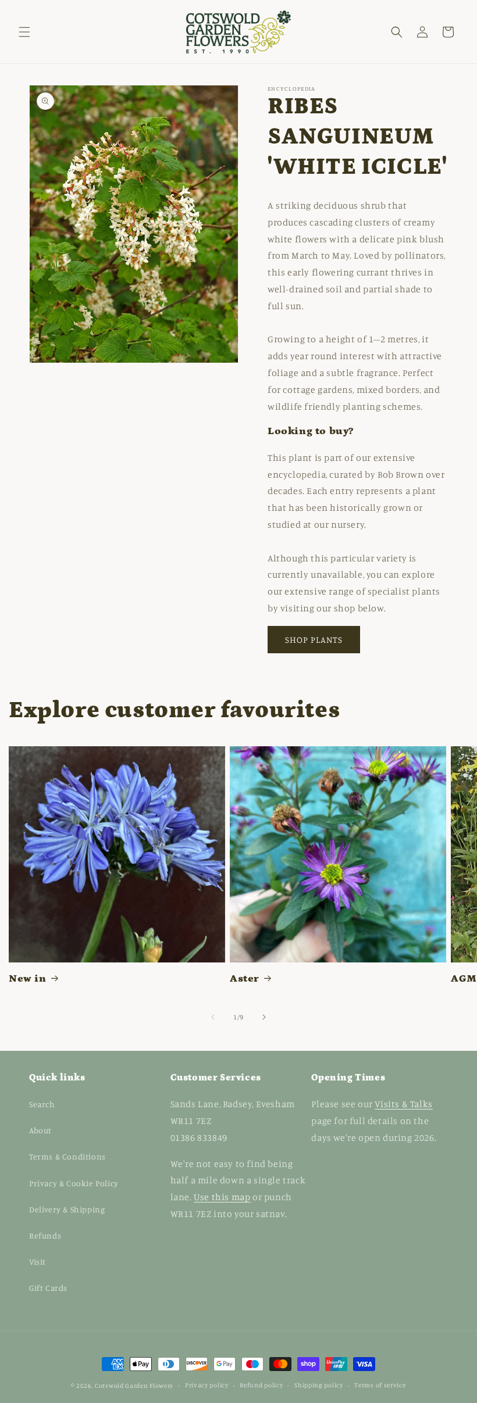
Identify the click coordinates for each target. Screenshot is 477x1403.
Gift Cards (48, 1288)
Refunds (45, 1235)
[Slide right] (264, 1017)
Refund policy (261, 1385)
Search (42, 1104)
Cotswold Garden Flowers (134, 1385)
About (40, 1130)
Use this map (222, 1196)
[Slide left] (213, 1017)
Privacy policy (207, 1385)
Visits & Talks (403, 1103)
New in (28, 979)
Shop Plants (314, 639)
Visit (37, 1261)
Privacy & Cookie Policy (74, 1183)
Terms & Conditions (67, 1156)
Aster (244, 979)
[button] (24, 32)
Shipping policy (318, 1385)
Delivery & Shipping (67, 1209)
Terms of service (379, 1385)
